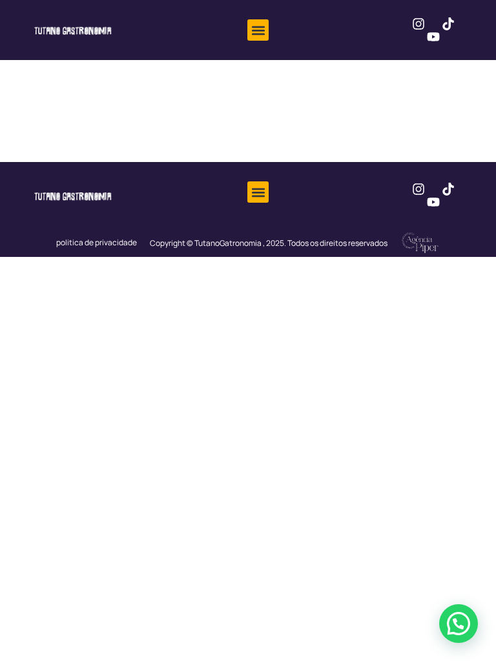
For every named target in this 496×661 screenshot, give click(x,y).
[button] (258, 30)
